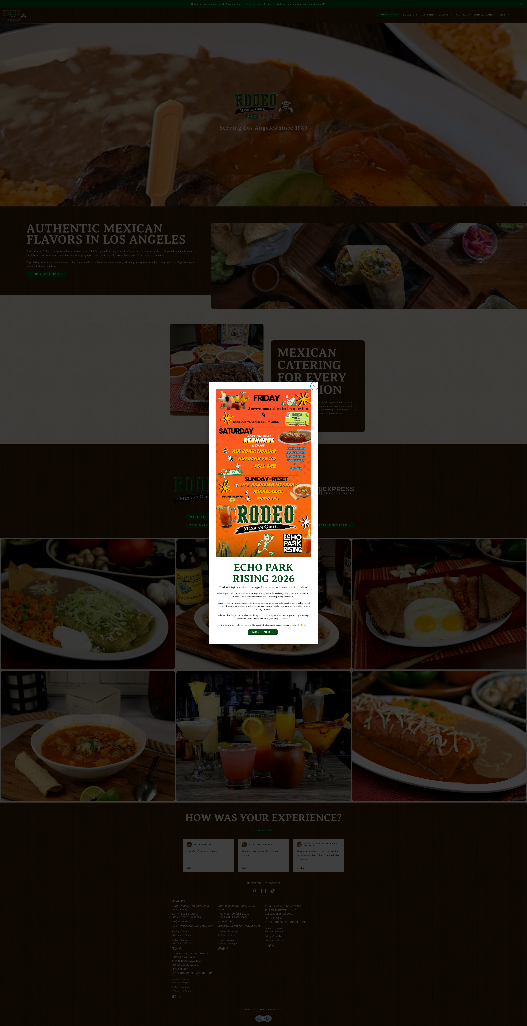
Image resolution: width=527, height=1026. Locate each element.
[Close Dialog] (314, 386)
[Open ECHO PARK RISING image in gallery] (308, 391)
